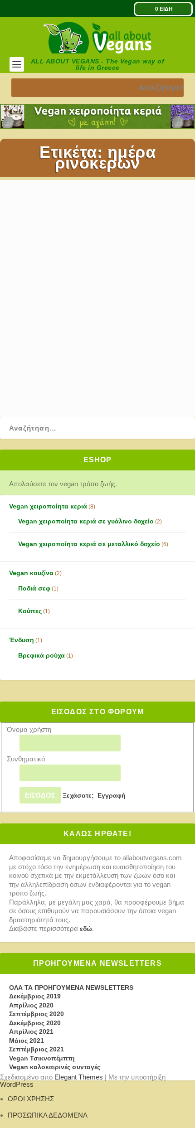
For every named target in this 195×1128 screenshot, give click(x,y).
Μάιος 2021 (26, 1040)
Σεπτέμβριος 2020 (36, 1013)
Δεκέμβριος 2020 (35, 1022)
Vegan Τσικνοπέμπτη (42, 1058)
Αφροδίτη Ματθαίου (51, 325)
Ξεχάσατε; (78, 795)
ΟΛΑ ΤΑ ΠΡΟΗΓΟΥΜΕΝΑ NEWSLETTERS (71, 987)
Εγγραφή (112, 795)
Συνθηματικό (26, 759)
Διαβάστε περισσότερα (56, 381)
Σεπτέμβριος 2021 (36, 1049)
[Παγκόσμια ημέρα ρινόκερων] (94, 242)
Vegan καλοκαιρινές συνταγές (54, 1066)
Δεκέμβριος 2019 (35, 996)
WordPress (17, 1084)
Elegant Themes (78, 1077)
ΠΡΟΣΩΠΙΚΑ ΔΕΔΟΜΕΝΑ (48, 1115)
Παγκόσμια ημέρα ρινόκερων (85, 311)
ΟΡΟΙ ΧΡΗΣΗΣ (31, 1099)
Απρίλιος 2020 (31, 1005)
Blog (122, 325)
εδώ (86, 928)
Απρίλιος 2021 (31, 1031)
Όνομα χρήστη (29, 729)
